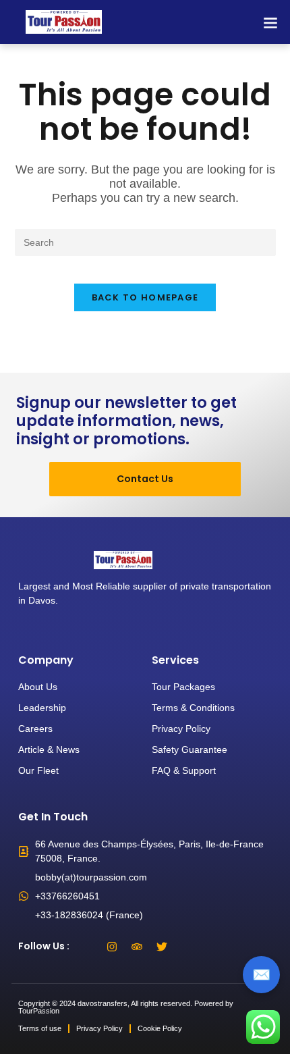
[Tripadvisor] (137, 946)
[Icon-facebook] (87, 946)
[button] (270, 22)
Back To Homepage (145, 297)
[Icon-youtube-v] (187, 946)
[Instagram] (112, 946)
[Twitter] (162, 946)
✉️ (261, 974)
